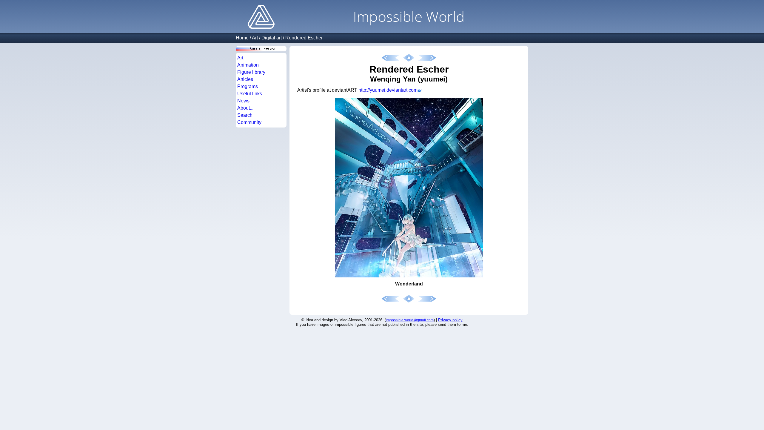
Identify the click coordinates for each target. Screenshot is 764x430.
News (243, 100)
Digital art (271, 37)
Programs (247, 86)
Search (244, 115)
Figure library (251, 72)
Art (255, 37)
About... (245, 107)
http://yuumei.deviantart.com (388, 90)
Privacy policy (450, 320)
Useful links (249, 93)
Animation (248, 64)
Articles (245, 79)
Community (249, 122)
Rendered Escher (304, 37)
